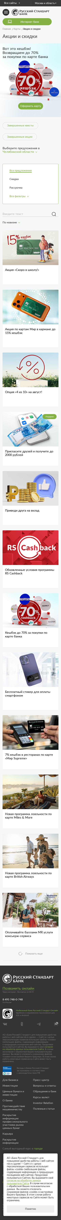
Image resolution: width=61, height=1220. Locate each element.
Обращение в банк (44, 1091)
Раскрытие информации (10, 1141)
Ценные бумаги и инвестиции (13, 1093)
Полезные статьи (44, 1108)
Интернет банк (30, 22)
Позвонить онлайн (18, 988)
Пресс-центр (41, 1080)
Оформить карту (30, 106)
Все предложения (20, 170)
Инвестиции (10, 1085)
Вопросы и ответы (44, 1085)
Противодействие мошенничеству (14, 1108)
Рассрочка (15, 187)
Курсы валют (41, 1097)
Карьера (8, 1133)
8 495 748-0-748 (13, 999)
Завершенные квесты (20, 125)
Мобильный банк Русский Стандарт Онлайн (37, 1010)
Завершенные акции (19, 136)
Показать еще (34, 953)
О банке (8, 1100)
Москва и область (45, 3)
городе (38, 1148)
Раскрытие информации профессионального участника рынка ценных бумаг (15, 1121)
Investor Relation (43, 1103)
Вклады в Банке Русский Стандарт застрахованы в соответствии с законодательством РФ (33, 1070)
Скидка (14, 179)
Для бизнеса (10, 1080)
